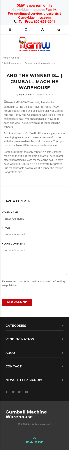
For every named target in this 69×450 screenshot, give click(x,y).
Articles (15, 58)
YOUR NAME (10, 212)
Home (5, 58)
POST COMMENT (17, 302)
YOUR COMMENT (13, 243)
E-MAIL (7, 228)
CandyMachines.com (28, 9)
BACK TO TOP (34, 441)
